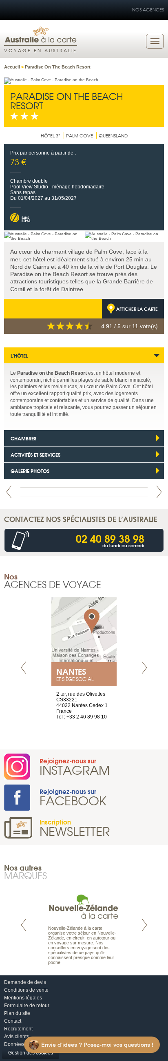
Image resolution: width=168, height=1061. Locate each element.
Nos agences (148, 9)
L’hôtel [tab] (19, 355)
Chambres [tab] (23, 438)
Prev (9, 492)
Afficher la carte (137, 308)
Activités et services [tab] (35, 454)
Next (159, 492)
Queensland (113, 135)
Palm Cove (79, 135)
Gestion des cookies (30, 1053)
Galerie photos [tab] (30, 471)
